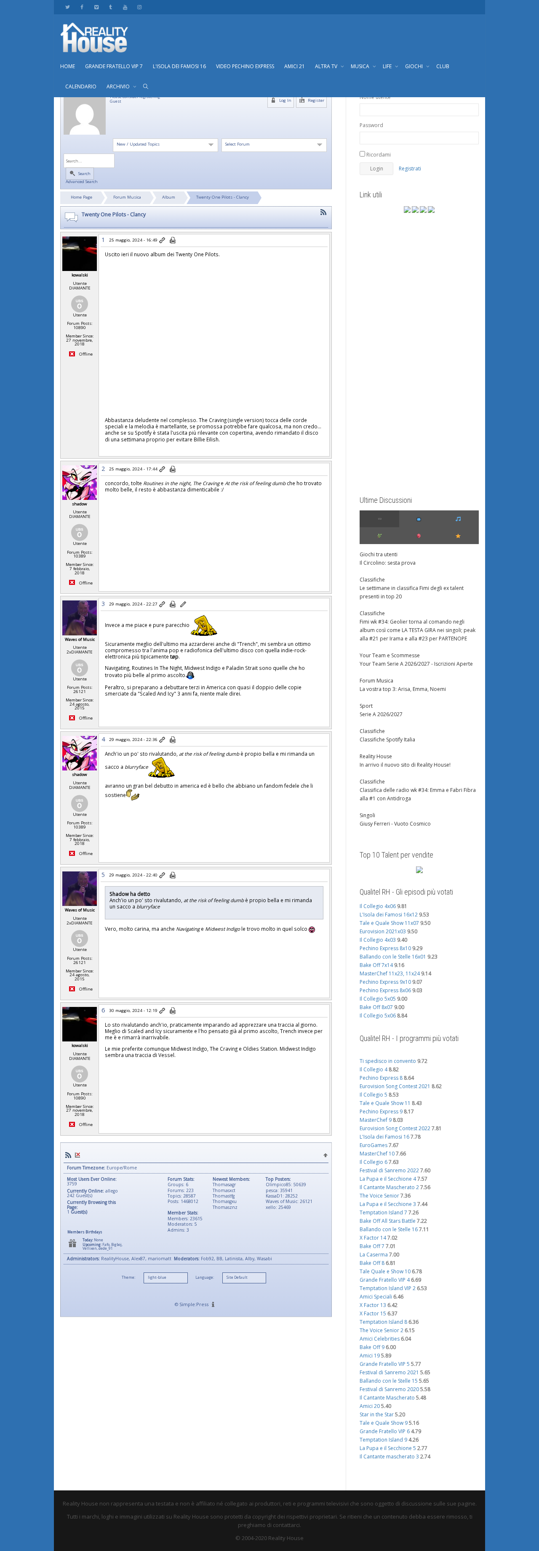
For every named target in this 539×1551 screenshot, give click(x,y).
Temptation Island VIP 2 (388, 1288)
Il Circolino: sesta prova (388, 562)
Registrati (410, 168)
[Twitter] (68, 7)
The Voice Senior (379, 1195)
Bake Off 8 (372, 1263)
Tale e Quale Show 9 (384, 1422)
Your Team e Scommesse (390, 655)
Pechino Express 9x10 (385, 981)
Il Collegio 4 (373, 1069)
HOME (67, 66)
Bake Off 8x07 (376, 1007)
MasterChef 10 (377, 1153)
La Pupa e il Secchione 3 (388, 1204)
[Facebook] (82, 7)
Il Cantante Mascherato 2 (389, 1187)
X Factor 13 (373, 1305)
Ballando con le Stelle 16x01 (393, 956)
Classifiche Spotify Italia (387, 739)
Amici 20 (370, 1406)
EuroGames (373, 1145)
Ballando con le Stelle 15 (389, 1380)
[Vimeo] (96, 7)
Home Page (81, 197)
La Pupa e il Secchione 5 (388, 1448)
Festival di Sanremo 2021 (389, 1372)
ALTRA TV (327, 66)
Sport (366, 705)
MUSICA (361, 66)
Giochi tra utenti (379, 554)
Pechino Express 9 (381, 1111)
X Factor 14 (373, 1237)
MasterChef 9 (376, 1119)
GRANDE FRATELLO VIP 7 (114, 66)
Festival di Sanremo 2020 (389, 1389)
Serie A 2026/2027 (381, 714)
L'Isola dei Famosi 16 (384, 1136)
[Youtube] (125, 7)
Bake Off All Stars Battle (388, 1220)
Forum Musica (127, 197)
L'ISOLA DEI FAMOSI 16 (179, 66)
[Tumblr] (110, 7)
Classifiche (372, 579)
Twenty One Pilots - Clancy (222, 197)
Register (315, 100)
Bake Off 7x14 (376, 965)
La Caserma (374, 1254)
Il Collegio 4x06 (378, 906)
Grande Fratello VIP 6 (385, 1431)
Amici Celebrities (380, 1338)
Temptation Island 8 (383, 1321)
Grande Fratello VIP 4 (385, 1279)
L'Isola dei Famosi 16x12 (389, 914)
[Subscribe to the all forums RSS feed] (68, 1155)
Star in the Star (377, 1414)
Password (371, 125)
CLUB (442, 66)
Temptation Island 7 (383, 1212)
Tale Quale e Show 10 (385, 1271)
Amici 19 (370, 1355)
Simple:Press (193, 1304)
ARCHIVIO (119, 86)
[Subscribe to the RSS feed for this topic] (323, 212)
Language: (204, 1277)
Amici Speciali (376, 1296)
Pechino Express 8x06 (385, 990)
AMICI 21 (294, 66)
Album (168, 197)
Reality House (376, 756)
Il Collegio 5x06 (378, 1015)
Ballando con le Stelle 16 (389, 1229)
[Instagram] (139, 7)
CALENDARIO (80, 86)
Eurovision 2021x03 (383, 931)
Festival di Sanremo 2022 (389, 1170)
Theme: (128, 1277)
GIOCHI (414, 66)
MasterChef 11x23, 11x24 (390, 973)
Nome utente (375, 97)
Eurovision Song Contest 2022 (395, 1128)
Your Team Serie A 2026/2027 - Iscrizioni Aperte (416, 663)
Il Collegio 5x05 (378, 998)
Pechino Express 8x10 (385, 948)
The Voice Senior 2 (381, 1330)
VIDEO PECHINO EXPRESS (245, 66)
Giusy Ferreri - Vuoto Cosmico (395, 823)
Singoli (367, 815)
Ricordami (378, 154)
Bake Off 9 (372, 1347)
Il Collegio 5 (373, 1094)
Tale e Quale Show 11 (385, 1103)
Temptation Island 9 (383, 1439)
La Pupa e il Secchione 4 (388, 1178)
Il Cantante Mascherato (387, 1397)
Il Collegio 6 (373, 1162)
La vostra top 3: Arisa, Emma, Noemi (403, 689)
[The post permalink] (163, 240)
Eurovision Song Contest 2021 (395, 1086)
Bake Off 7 (372, 1246)
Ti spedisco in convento (388, 1061)
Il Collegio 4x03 (378, 939)
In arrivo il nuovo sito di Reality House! (405, 764)
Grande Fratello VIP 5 (385, 1364)
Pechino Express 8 (381, 1077)
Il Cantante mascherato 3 (389, 1456)
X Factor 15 (373, 1313)
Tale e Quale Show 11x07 (389, 923)
